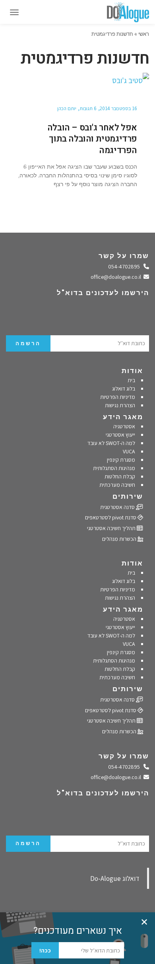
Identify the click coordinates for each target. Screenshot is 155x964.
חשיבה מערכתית (117, 484)
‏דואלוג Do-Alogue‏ (114, 878)
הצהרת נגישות (120, 405)
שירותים (127, 496)
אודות (132, 370)
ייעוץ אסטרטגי (120, 434)
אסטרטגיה (124, 426)
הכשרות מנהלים (120, 538)
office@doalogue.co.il (117, 276)
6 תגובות (88, 108)
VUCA (129, 451)
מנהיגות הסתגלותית (114, 468)
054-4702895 (126, 266)
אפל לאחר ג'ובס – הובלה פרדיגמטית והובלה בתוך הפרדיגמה (92, 139)
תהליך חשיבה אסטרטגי (112, 528)
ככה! (45, 950)
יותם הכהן (66, 108)
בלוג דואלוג (123, 388)
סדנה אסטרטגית (118, 507)
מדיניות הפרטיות (117, 396)
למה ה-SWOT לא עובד (111, 443)
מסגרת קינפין (121, 459)
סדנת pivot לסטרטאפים (111, 517)
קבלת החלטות (120, 476)
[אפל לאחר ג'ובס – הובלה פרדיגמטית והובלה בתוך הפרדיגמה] (77, 81)
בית (131, 380)
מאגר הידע (123, 417)
